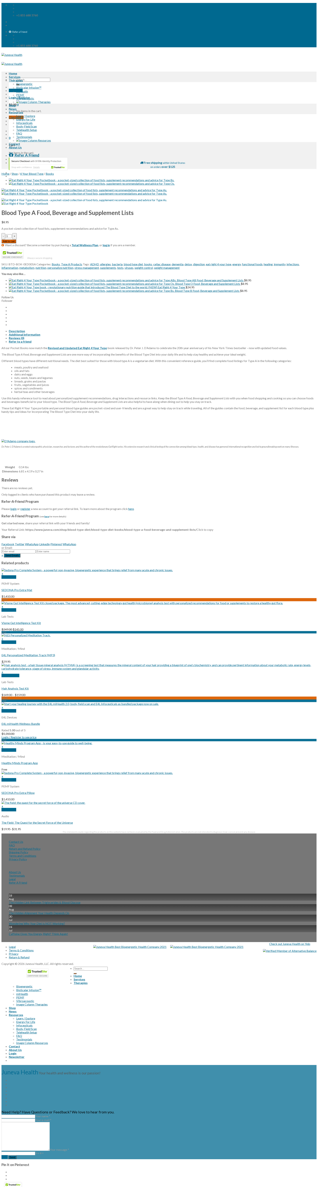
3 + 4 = (39, 1153)
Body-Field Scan (26, 126)
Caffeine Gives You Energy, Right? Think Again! (38, 934)
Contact (14, 144)
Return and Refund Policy (24, 848)
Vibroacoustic (25, 98)
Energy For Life (25, 119)
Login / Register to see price (18, 737)
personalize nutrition (60, 267)
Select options (10, 675)
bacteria (117, 264)
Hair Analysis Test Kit (15, 688)
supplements (108, 267)
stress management (87, 267)
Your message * (59, 1149)
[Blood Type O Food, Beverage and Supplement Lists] (92, 183)
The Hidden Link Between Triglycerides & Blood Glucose (44, 902)
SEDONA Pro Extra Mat (16, 590)
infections (293, 264)
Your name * (42, 1116)
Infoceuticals (24, 123)
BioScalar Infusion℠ (28, 87)
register (25, 509)
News (13, 109)
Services (14, 77)
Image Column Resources (32, 1043)
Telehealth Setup (26, 130)
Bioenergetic (24, 84)
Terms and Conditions (22, 855)
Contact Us (16, 841)
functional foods (252, 264)
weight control (144, 267)
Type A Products (71, 264)
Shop (12, 105)
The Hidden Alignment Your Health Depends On (39, 913)
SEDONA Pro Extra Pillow (18, 792)
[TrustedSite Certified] (38, 163)
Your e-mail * (43, 1120)
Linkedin (44, 544)
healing (268, 264)
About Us (15, 147)
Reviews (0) (16, 338)
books (148, 264)
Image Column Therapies (32, 1004)
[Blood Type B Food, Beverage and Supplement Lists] (91, 180)
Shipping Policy (18, 852)
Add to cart (9, 241)
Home (13, 73)
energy (236, 264)
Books (50, 173)
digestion (199, 264)
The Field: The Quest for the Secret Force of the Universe (37, 822)
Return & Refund (19, 957)
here (131, 509)
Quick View (8, 577)
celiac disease (162, 264)
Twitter (19, 544)
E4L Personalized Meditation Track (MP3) (28, 655)
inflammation (9, 267)
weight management (167, 267)
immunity (279, 264)
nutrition (41, 267)
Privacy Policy (18, 859)
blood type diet (133, 264)
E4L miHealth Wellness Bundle (20, 723)
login (13, 509)
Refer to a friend (20, 341)
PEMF (20, 95)
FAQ (19, 133)
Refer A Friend (18, 882)
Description (17, 331)
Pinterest (56, 544)
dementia (177, 264)
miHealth (22, 91)
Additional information (24, 334)
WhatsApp (32, 544)
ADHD (94, 264)
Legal (12, 879)
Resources (16, 112)
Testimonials (24, 137)
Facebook (7, 544)
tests (120, 267)
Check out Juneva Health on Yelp (289, 944)
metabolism (26, 267)
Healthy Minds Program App (19, 763)
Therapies (16, 80)
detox (188, 264)
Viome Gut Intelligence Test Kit (21, 623)
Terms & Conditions (21, 950)
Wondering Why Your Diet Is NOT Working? (37, 923)
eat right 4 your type (218, 264)
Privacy (13, 953)
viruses (129, 267)
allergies (105, 264)
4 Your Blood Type (31, 173)
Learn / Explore (25, 116)
